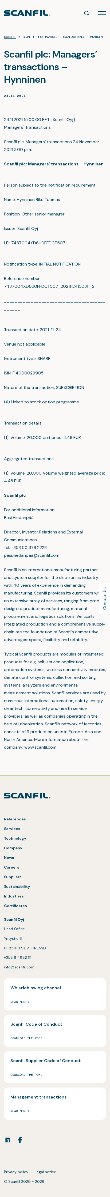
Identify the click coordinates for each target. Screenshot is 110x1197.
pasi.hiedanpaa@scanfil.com (31, 555)
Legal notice (45, 1171)
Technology (15, 838)
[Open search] (86, 13)
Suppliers (13, 876)
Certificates (15, 905)
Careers (11, 867)
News (9, 857)
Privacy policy (16, 1171)
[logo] (27, 13)
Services (12, 828)
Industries (14, 896)
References (15, 819)
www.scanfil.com (40, 747)
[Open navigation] (102, 13)
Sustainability (17, 886)
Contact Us (104, 598)
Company (13, 848)
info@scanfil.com (19, 967)
